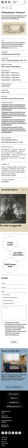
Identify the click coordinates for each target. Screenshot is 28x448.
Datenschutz (4, 439)
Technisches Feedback (8, 303)
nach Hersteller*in (8, 192)
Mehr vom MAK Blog (13, 387)
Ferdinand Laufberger (13, 60)
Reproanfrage (6, 294)
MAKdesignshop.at (13, 406)
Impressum (3, 441)
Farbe (12, 66)
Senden (14, 342)
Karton (3, 66)
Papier (8, 66)
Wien (21, 60)
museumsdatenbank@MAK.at (6, 421)
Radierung (17, 66)
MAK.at (13, 398)
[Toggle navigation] (25, 2)
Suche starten (13, 394)
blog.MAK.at (13, 402)
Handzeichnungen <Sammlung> (10, 54)
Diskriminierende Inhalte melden (10, 297)
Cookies (3, 445)
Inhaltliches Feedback (8, 300)
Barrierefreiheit (4, 443)
